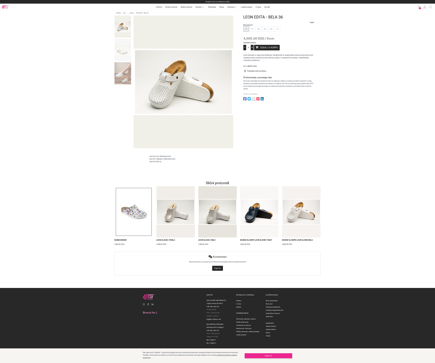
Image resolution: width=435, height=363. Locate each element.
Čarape (268, 336)
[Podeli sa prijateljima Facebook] (244, 99)
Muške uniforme (186, 7)
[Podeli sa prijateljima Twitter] (249, 99)
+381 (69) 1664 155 (213, 306)
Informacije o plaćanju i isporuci (246, 319)
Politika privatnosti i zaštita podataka (247, 331)
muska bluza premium (273, 313)
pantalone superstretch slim (274, 310)
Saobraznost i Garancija (243, 328)
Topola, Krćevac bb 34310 (215, 303)
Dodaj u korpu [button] (268, 47)
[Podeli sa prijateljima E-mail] (253, 99)
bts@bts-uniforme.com (214, 319)
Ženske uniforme (171, 7)
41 (277, 29)
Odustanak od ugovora (243, 325)
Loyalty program (246, 7)
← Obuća (131, 13)
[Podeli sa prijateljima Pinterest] (258, 99)
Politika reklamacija (242, 322)
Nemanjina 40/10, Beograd (215, 327)
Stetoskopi (212, 7)
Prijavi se (217, 268)
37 (252, 29)
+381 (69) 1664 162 (213, 330)
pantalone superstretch (273, 307)
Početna (159, 7)
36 (246, 29)
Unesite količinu (249, 43)
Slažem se (268, 356)
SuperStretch (270, 323)
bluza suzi (269, 304)
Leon (124, 13)
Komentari (219, 256)
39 (265, 29)
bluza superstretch (272, 301)
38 (259, 29)
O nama (258, 7)
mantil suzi (269, 316)
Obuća (221, 7)
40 (271, 29)
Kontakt (267, 7)
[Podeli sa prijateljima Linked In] (262, 99)
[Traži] (430, 7)
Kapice (268, 332)
